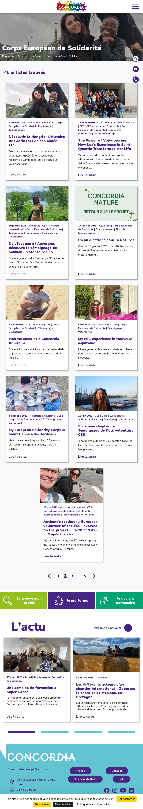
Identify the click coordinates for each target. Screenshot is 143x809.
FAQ (121, 779)
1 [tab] (21, 732)
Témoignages (17, 130)
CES (82, 126)
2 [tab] (55, 732)
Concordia (8, 56)
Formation (58, 677)
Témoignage (16, 233)
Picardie (120, 229)
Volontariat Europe (105, 133)
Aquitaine (38, 324)
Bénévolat (48, 122)
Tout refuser (42, 804)
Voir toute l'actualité (108, 628)
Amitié (108, 122)
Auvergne (44, 677)
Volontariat (85, 133)
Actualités (34, 122)
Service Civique (87, 233)
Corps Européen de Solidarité (44, 229)
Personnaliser (63, 804)
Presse (80, 771)
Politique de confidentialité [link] (93, 804)
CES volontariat (95, 126)
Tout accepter (126, 799)
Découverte (114, 130)
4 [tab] (121, 732)
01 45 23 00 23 (27, 790)
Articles (22, 56)
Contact (117, 771)
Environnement (105, 229)
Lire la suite (18, 175)
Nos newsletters (85, 779)
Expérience (44, 126)
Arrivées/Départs (124, 122)
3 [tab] (88, 732)
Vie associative (52, 233)
